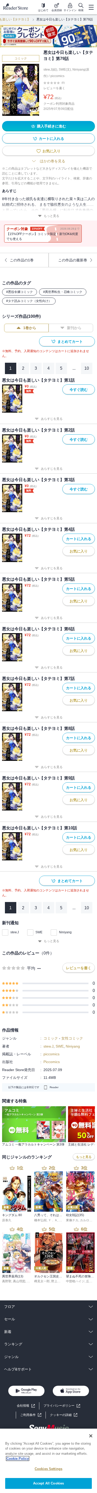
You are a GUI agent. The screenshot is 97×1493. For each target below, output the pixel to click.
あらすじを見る (52, 419)
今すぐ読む (79, 390)
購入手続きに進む (51, 126)
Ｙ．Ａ (52, 1220)
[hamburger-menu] (91, 7)
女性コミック (72, 1038)
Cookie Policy (17, 1458)
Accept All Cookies (48, 1483)
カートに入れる (51, 139)
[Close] (90, 1436)
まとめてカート (70, 341)
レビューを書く (54, 88)
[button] (63, 1415)
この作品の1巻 (22, 260)
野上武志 (57, 1281)
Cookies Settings (48, 1469)
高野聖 (6, 1281)
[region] (48, 1461)
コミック (20, 58)
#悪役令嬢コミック (19, 292)
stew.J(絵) (50, 69)
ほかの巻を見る (52, 161)
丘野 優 (91, 1281)
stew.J (14, 932)
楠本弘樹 (40, 1220)
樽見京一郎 (42, 1281)
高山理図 (19, 1281)
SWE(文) (65, 69)
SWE (38, 932)
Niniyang (65, 932)
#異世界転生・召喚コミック (62, 292)
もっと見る (51, 216)
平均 (31, 968)
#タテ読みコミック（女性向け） (28, 301)
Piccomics (51, 1062)
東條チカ (72, 1220)
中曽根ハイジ (75, 1281)
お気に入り (51, 151)
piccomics (57, 76)
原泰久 (6, 1220)
